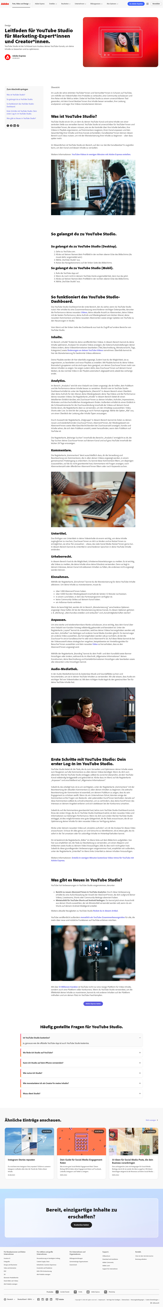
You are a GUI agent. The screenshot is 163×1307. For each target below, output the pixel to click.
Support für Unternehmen (110, 1269)
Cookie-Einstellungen (152, 1300)
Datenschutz (125, 1300)
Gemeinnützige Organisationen (79, 1261)
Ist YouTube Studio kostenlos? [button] (36, 1037)
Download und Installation (110, 1259)
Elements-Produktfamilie (11, 1277)
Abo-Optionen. (111, 4)
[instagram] (43, 1299)
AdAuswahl (156, 1303)
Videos (84, 312)
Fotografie (7, 1261)
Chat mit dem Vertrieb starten (144, 1256)
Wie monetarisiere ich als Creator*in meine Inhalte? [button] (46, 1083)
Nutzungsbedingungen (137, 1300)
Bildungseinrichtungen (76, 1258)
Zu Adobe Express (136, 4)
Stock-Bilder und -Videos (11, 1281)
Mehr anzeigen (151, 1120)
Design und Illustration (10, 1265)
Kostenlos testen (81, 1225)
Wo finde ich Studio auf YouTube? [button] (38, 1052)
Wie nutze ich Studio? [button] (32, 1073)
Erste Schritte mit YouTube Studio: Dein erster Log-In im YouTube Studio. (22, 112)
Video (95, 644)
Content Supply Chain (43, 1261)
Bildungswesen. (95, 4)
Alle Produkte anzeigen (10, 1284)
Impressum (101, 1300)
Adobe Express (40, 4)
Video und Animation (10, 1268)
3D (4, 1274)
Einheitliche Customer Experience (46, 1265)
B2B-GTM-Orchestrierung (44, 1271)
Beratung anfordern (141, 1259)
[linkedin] (51, 1299)
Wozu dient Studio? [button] (31, 1093)
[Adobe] (5, 3)
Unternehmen (79, 4)
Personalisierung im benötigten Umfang (48, 1258)
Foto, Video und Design (20, 4)
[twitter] (47, 1299)
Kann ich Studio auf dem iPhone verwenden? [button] (43, 1063)
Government (73, 1265)
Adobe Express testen (93, 1004)
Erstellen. (52, 4)
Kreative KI (7, 1258)
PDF (5, 1271)
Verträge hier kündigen (113, 1300)
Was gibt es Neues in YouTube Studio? (21, 118)
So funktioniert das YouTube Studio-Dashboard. (20, 105)
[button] (147, 4)
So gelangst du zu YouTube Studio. (20, 99)
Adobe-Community (108, 1262)
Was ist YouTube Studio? (16, 95)
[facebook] (38, 1299)
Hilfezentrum (106, 1256)
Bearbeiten (65, 4)
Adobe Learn (106, 1265)
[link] (8, 125)
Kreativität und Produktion (44, 1268)
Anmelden (156, 4)
